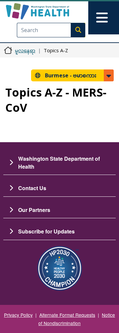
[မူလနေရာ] (48, 11)
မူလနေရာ (25, 50)
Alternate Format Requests (67, 315)
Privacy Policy (18, 315)
